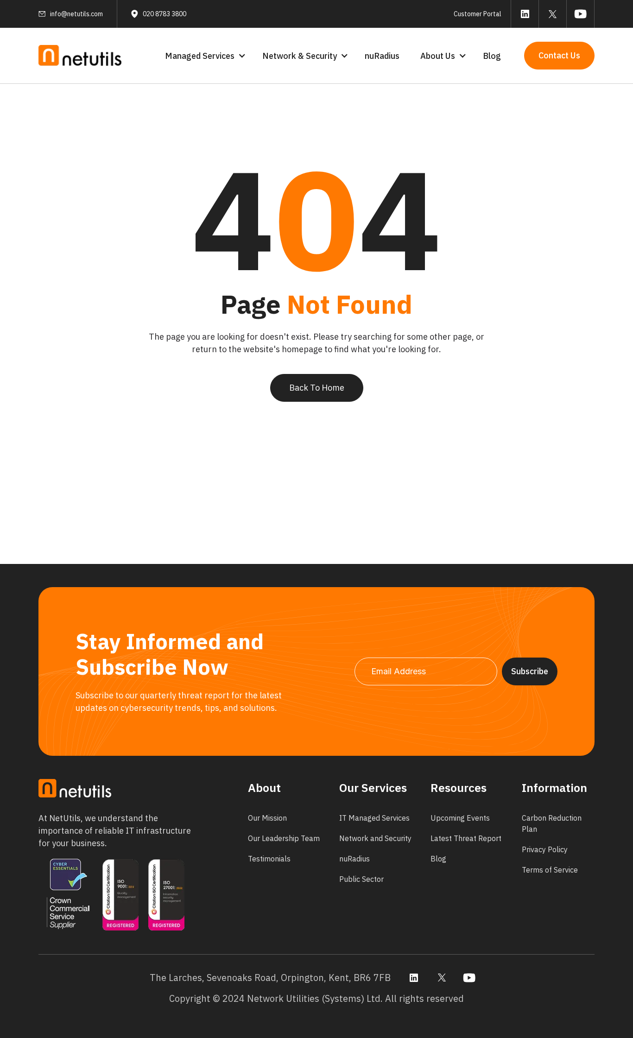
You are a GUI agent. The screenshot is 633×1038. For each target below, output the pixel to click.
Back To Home (316, 387)
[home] (80, 56)
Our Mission (267, 818)
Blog (492, 56)
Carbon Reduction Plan (552, 823)
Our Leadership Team (284, 838)
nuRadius (382, 56)
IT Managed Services (374, 818)
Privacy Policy (545, 849)
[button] (204, 56)
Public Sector (361, 879)
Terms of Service (550, 869)
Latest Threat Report (465, 838)
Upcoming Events (460, 818)
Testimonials (269, 858)
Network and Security (375, 838)
